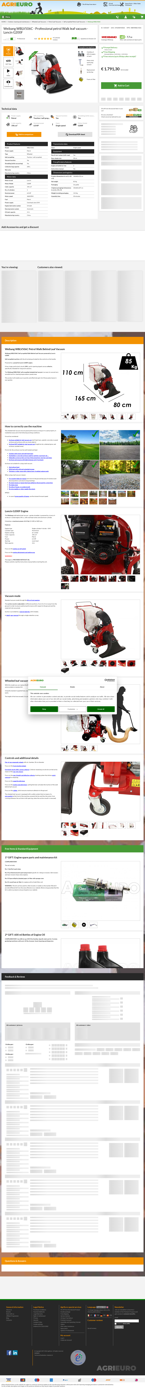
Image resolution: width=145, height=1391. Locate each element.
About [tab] (102, 687)
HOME (3, 22)
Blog (7, 1318)
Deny (44, 709)
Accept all (100, 709)
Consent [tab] (43, 687)
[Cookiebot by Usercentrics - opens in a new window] (106, 680)
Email (116, 1317)
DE (104, 1315)
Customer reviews (95, 1320)
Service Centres (65, 1316)
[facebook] (9, 1358)
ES (110, 1315)
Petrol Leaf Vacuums (55, 22)
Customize (71, 709)
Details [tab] (72, 687)
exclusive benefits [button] (129, 1314)
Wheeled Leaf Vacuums (39, 22)
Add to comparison (25, 134)
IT (91, 1315)
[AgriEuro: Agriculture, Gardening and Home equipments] (24, 4)
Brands (8, 1312)
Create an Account (66, 1340)
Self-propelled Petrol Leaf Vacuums (74, 22)
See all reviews (91, 1328)
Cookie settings (38, 1324)
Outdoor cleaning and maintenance (19, 22)
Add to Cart (123, 85)
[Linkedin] (15, 1358)
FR (97, 1315)
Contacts (9, 1320)
